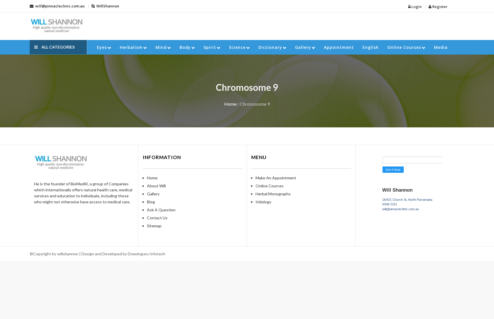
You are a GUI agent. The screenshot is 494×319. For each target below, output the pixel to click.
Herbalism (131, 47)
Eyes (102, 47)
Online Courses (404, 47)
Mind (161, 47)
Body (185, 47)
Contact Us (157, 217)
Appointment (339, 47)
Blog (151, 201)
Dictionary (270, 47)
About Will (156, 185)
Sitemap (154, 225)
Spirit (210, 47)
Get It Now (393, 169)
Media (441, 47)
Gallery (303, 47)
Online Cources (270, 185)
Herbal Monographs (273, 193)
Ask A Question (161, 209)
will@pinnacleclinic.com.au (59, 6)
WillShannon (107, 6)
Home (230, 104)
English (370, 47)
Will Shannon (397, 189)
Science (237, 47)
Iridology (263, 201)
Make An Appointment (276, 177)
